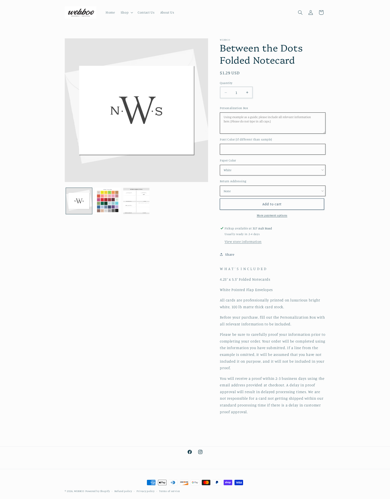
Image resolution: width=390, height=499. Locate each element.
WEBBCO (79, 491)
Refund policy (123, 491)
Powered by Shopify (97, 491)
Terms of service (169, 491)
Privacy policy (145, 491)
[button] (126, 12)
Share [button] (229, 254)
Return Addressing (233, 181)
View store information (243, 241)
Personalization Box (234, 108)
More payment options (272, 215)
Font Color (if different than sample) (246, 139)
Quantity (226, 83)
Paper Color (228, 160)
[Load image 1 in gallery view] (79, 201)
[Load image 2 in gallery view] (108, 201)
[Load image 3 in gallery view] (136, 201)
